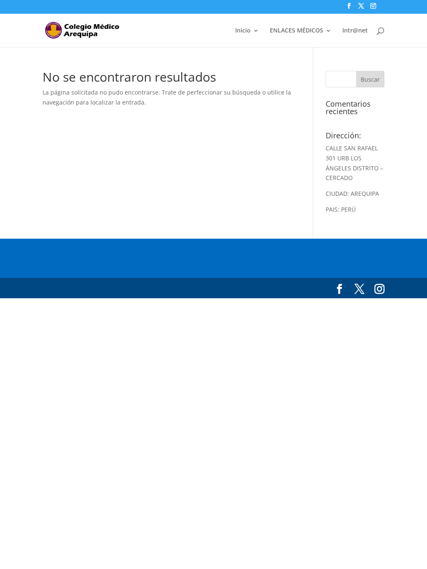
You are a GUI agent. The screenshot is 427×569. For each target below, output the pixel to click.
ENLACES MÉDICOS (296, 30)
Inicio (243, 30)
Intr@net (355, 30)
